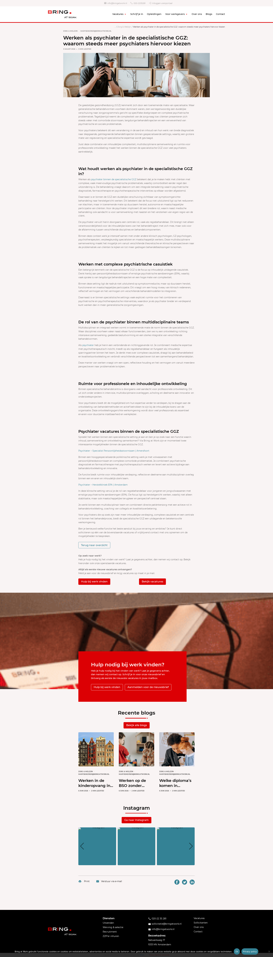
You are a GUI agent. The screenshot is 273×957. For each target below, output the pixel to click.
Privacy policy (250, 951)
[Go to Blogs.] (114, 27)
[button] (136, 863)
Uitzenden (108, 922)
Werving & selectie (113, 927)
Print (87, 881)
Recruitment (110, 931)
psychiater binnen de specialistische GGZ (113, 179)
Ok (236, 951)
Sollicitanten (201, 922)
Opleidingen (154, 14)
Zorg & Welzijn (70, 31)
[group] (97, 846)
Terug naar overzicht (94, 545)
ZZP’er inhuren (111, 936)
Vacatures (117, 14)
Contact (220, 14)
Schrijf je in (136, 14)
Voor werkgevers (175, 14)
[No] (269, 951)
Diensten (109, 918)
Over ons (197, 14)
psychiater (88, 345)
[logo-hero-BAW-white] (62, 931)
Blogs (209, 14)
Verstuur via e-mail (111, 881)
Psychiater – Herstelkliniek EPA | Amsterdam (103, 484)
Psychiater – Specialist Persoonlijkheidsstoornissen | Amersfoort (113, 450)
